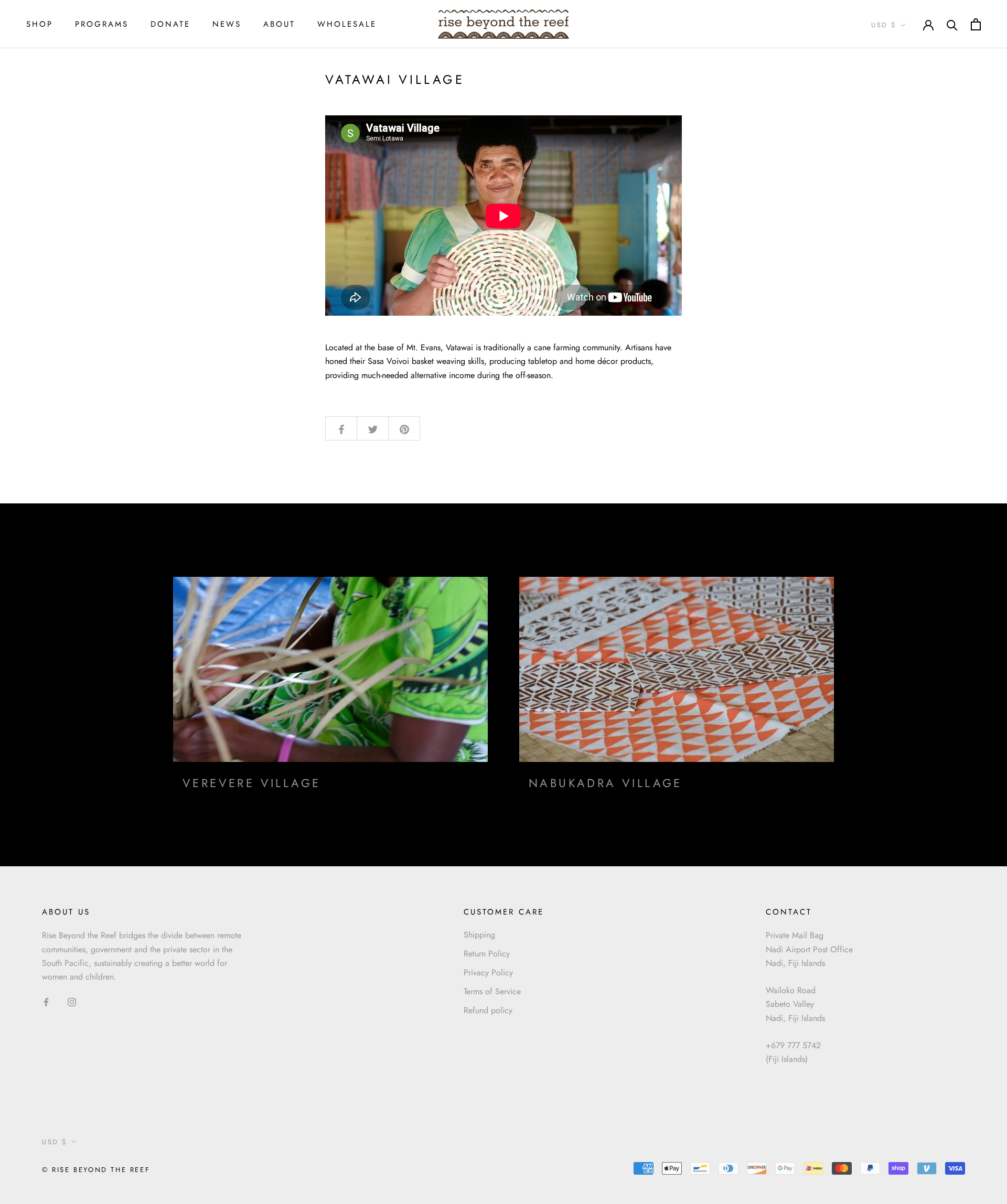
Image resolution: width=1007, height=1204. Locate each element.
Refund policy (488, 1010)
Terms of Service (492, 991)
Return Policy (487, 954)
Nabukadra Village (605, 783)
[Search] (952, 24)
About (279, 24)
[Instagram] (72, 1001)
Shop (39, 24)
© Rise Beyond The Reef (96, 1170)
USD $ (884, 25)
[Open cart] (976, 24)
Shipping (479, 935)
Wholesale (347, 24)
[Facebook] (46, 1001)
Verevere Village (251, 783)
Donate (170, 24)
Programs (101, 24)
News (226, 24)
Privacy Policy (488, 972)
